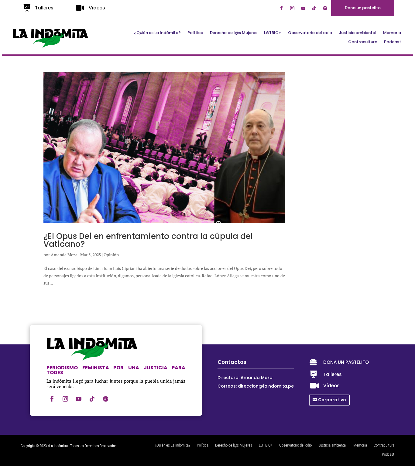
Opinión (111, 254)
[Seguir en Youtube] (303, 8)
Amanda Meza (64, 254)
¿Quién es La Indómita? (157, 33)
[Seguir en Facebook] (281, 8)
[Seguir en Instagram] (292, 8)
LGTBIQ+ (272, 33)
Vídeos (97, 8)
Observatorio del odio (310, 33)
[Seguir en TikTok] (314, 8)
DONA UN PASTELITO (346, 362)
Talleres (44, 8)
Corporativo (332, 400)
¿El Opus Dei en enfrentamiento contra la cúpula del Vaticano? (148, 240)
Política (195, 33)
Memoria (392, 33)
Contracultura (362, 42)
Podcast (392, 42)
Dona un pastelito (363, 8)
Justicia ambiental (357, 33)
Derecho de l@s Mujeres (233, 33)
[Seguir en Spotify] (325, 8)
